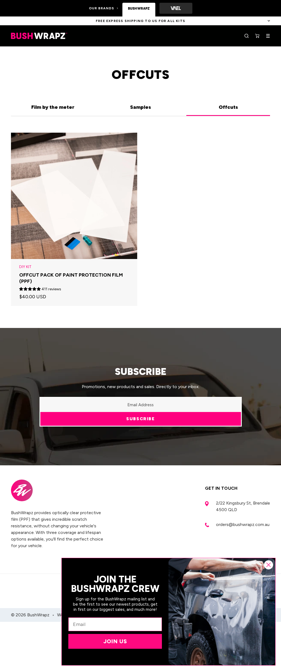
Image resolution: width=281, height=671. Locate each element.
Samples (140, 107)
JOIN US (115, 641)
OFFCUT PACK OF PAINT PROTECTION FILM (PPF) (71, 278)
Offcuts (228, 107)
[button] (30, 289)
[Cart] (257, 36)
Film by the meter (52, 107)
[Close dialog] (268, 565)
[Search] (247, 36)
